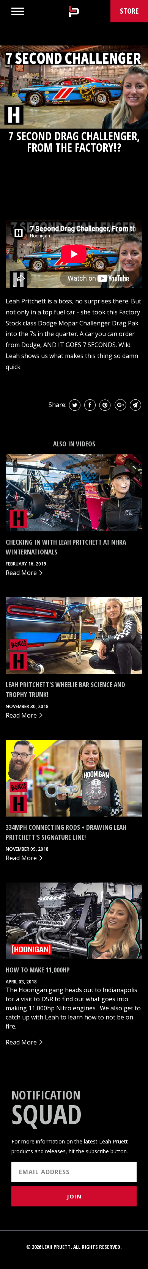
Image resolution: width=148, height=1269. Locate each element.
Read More (22, 573)
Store (129, 11)
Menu (17, 11)
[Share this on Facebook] (90, 405)
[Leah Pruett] (74, 11)
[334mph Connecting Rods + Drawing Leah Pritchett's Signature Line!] (74, 778)
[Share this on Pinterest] (105, 405)
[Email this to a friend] (135, 405)
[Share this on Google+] (120, 405)
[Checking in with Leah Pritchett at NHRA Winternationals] (74, 492)
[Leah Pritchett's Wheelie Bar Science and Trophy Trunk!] (74, 635)
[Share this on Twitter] (75, 405)
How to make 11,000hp (38, 969)
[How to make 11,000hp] (74, 921)
